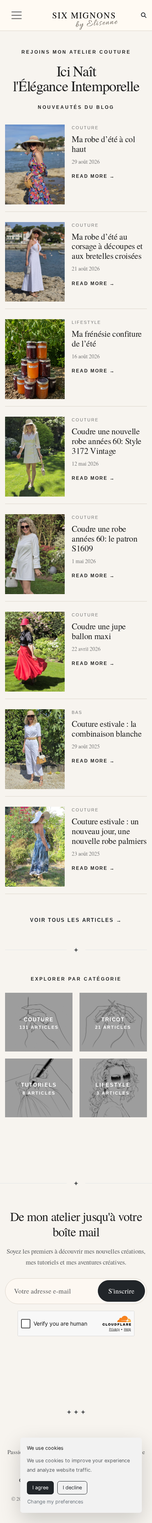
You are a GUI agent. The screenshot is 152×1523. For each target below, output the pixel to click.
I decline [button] (72, 1487)
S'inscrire (121, 1290)
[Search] (143, 15)
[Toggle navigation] (16, 15)
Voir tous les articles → (76, 920)
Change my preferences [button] (55, 1502)
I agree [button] (40, 1487)
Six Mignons (84, 15)
